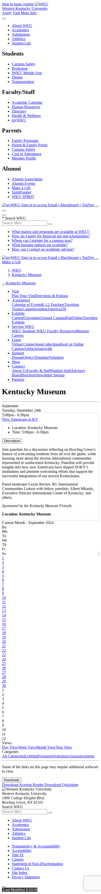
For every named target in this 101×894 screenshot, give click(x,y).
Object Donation (36, 357)
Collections (51, 344)
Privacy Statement (26, 877)
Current (18, 318)
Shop (16, 362)
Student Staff (61, 371)
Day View (10, 747)
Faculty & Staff (39, 371)
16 (4, 624)
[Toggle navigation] (4, 284)
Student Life (21, 43)
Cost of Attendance (26, 154)
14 (4, 615)
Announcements (81, 756)
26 (4, 668)
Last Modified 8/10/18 (20, 890)
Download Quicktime (61, 785)
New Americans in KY (20, 419)
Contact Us (20, 868)
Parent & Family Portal (29, 145)
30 (4, 686)
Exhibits (18, 313)
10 (4, 597)
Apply (7, 13)
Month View (46, 747)
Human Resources (26, 107)
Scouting (40, 309)
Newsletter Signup (50, 375)
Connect (18, 366)
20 (4, 641)
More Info (29, 13)
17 (4, 628)
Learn (16, 340)
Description (12, 441)
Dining (17, 77)
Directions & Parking (51, 296)
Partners (18, 379)
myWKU (19, 120)
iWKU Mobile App (27, 73)
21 (4, 646)
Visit (16, 13)
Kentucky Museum (26, 275)
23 (4, 655)
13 (4, 611)
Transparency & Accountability (36, 846)
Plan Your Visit (23, 296)
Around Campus (53, 318)
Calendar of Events (26, 304)
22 (4, 650)
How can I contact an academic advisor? (43, 249)
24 (4, 659)
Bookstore (20, 68)
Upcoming (32, 318)
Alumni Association (27, 179)
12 (4, 606)
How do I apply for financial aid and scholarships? (51, 236)
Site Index (19, 873)
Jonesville (44, 349)
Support (18, 353)
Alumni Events (23, 183)
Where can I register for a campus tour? (42, 240)
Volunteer (56, 357)
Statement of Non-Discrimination (37, 864)
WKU (16, 270)
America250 (56, 309)
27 (4, 672)
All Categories (13, 756)
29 (4, 681)
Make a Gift (21, 188)
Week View (27, 747)
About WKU (22, 25)
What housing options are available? (40, 245)
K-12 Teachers (52, 304)
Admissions (21, 34)
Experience (21, 300)
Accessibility (22, 850)
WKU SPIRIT (23, 197)
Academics (20, 30)
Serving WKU (23, 327)
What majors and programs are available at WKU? (51, 232)
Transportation (23, 82)
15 (4, 619)
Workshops (60, 756)
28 (4, 677)
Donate (17, 357)
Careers (18, 859)
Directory (19, 111)
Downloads (11, 780)
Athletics (18, 39)
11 (4, 602)
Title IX (18, 855)
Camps (28, 309)
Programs (44, 756)
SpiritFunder (21, 192)
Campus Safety (23, 64)
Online (77, 318)
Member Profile (24, 158)
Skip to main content (18, 4)
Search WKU (14, 218)
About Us (19, 371)
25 (4, 664)
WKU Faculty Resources (56, 331)
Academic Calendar (27, 102)
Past (69, 318)
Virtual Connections (27, 344)
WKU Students (24, 331)
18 (4, 633)
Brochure (28, 375)
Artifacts (30, 349)
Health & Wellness (26, 116)
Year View (64, 747)
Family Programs (25, 141)
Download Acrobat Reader (23, 785)
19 (4, 637)
